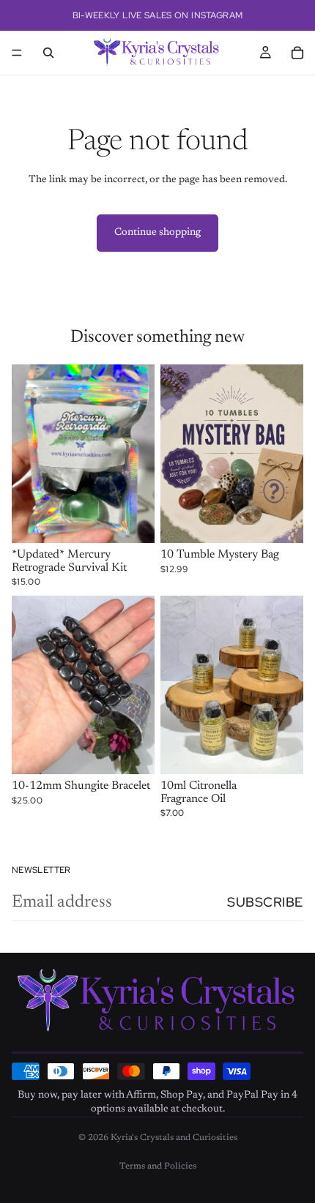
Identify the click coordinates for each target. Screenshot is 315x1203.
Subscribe (265, 901)
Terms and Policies (157, 1166)
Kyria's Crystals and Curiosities (174, 1137)
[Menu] (17, 53)
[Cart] (297, 53)
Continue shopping (157, 233)
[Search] (48, 53)
